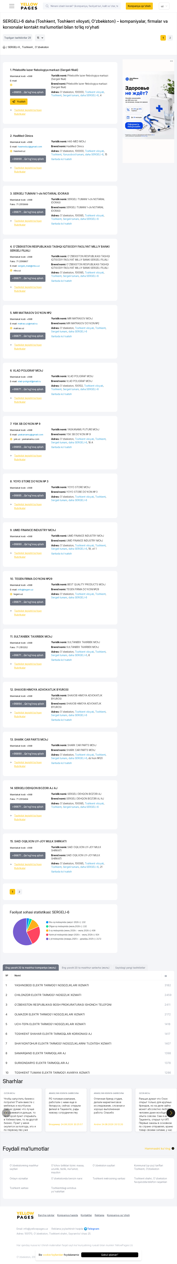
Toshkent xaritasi (19, 1187)
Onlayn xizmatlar (19, 1178)
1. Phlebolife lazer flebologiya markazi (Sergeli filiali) (44, 70)
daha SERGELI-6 (89, 95)
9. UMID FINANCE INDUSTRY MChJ (33, 530)
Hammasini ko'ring (157, 1148)
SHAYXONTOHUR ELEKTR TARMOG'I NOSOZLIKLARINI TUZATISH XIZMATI (63, 1043)
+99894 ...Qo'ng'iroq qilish (28, 703)
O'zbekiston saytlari (104, 1165)
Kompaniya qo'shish (139, 6)
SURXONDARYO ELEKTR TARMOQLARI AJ (42, 1063)
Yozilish (21, 101)
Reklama (99, 1215)
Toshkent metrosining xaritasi (109, 1178)
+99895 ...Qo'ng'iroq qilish (28, 495)
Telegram (93, 1228)
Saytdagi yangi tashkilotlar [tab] (130, 967)
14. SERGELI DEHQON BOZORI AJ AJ (33, 788)
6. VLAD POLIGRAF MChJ (26, 370)
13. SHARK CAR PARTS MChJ (29, 739)
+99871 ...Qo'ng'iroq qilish (27, 211)
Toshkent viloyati (94, 92)
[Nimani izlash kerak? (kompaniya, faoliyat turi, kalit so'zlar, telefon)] (47, 6)
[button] (29, 112)
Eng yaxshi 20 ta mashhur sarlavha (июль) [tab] (85, 967)
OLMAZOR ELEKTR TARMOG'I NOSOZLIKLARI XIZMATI (50, 1014)
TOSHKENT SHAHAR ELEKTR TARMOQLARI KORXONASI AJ (53, 1033)
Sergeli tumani (71, 95)
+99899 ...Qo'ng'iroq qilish (28, 158)
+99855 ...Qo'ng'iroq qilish (28, 92)
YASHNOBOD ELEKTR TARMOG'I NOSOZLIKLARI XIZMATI (52, 985)
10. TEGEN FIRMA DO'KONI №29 (31, 579)
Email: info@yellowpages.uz (32, 1228)
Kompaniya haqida (67, 1215)
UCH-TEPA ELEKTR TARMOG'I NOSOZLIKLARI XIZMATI (50, 1024)
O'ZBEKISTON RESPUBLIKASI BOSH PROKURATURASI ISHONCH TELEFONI (63, 1004)
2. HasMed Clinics (21, 135)
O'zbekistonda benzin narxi (66, 1178)
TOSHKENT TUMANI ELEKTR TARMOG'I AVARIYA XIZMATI (52, 1072)
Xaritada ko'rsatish (61, 159)
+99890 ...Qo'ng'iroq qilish (28, 544)
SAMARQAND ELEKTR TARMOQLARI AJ (40, 1053)
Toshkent (56, 95)
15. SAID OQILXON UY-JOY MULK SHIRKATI (38, 841)
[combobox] (164, 6)
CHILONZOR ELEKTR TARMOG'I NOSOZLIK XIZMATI (48, 995)
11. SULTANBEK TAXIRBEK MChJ (31, 636)
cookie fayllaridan (53, 1254)
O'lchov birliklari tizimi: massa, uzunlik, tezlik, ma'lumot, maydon (67, 1169)
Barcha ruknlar (46, 1215)
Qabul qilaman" (109, 1254)
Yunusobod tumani (73, 154)
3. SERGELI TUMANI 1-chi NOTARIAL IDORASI (39, 193)
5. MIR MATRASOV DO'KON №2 (31, 313)
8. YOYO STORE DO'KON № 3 (29, 481)
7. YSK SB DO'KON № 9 (25, 423)
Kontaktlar (86, 1215)
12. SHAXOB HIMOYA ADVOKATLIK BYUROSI (39, 689)
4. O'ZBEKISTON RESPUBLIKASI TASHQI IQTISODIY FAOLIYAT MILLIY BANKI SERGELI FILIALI (60, 248)
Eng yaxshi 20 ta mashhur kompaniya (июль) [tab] (31, 967)
